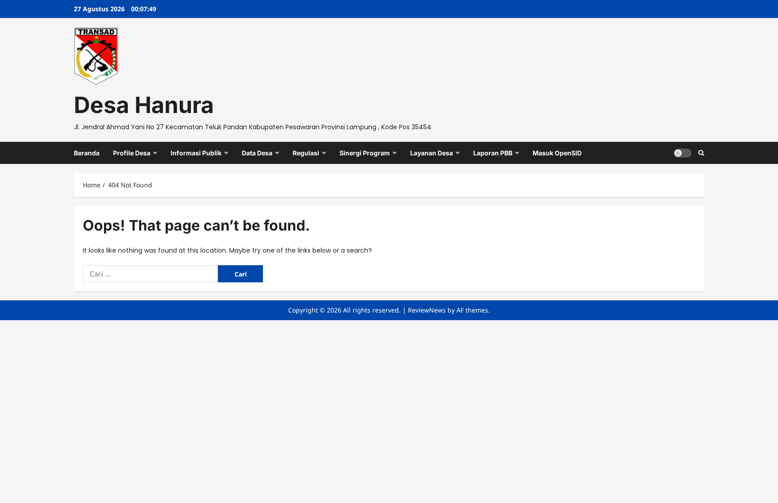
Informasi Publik (196, 153)
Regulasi (306, 153)
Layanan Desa (431, 153)
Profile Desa (131, 153)
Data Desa (257, 153)
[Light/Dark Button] (683, 152)
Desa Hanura (144, 104)
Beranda (87, 153)
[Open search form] (701, 153)
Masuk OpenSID (557, 153)
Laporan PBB (492, 153)
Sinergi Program (364, 153)
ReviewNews (427, 310)
